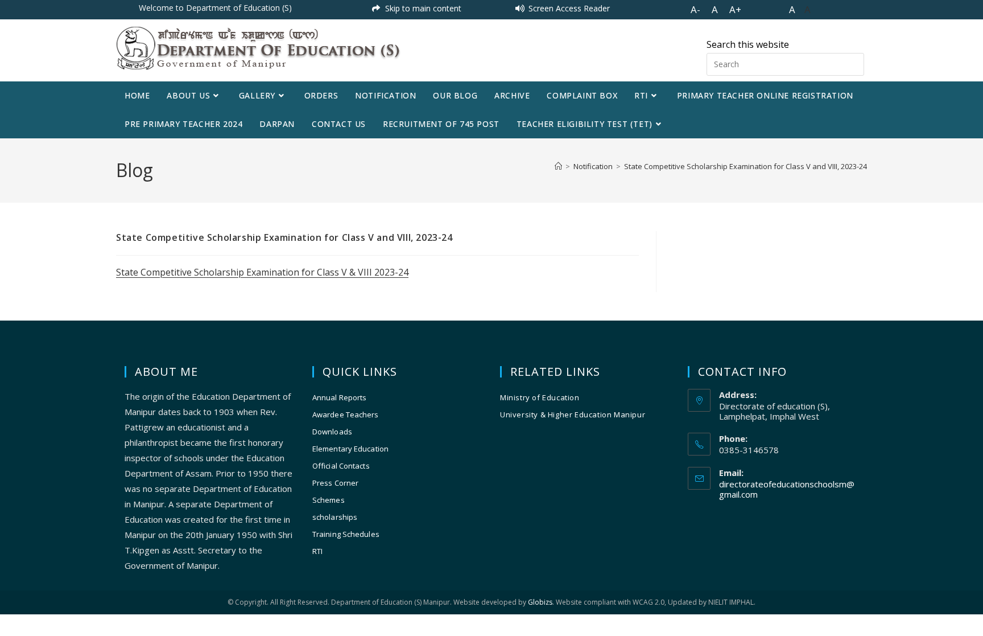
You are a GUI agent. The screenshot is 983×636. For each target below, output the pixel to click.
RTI (317, 551)
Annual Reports (339, 397)
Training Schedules (345, 534)
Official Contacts (341, 466)
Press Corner (335, 483)
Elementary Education (350, 449)
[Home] (558, 166)
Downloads (332, 431)
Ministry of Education (540, 397)
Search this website (748, 44)
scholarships (334, 517)
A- (695, 9)
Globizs (540, 602)
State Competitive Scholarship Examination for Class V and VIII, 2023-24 (745, 166)
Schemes (328, 500)
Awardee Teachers (345, 414)
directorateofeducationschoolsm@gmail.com (786, 489)
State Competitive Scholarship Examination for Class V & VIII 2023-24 (262, 272)
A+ (735, 9)
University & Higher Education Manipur (572, 414)
